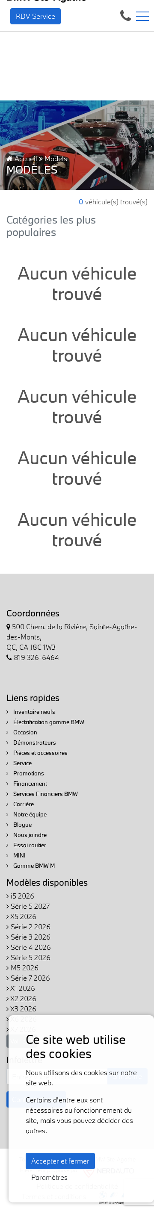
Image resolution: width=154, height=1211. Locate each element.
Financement (29, 783)
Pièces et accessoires (40, 753)
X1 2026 (22, 988)
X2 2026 (22, 998)
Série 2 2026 (29, 926)
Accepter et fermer (60, 1160)
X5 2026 (22, 916)
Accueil (25, 158)
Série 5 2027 (29, 906)
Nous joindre (29, 835)
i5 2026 (21, 895)
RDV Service (35, 16)
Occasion (24, 732)
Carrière (23, 804)
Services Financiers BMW (45, 794)
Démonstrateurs (34, 742)
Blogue (22, 824)
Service (22, 763)
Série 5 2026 (29, 957)
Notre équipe (29, 814)
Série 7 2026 (29, 977)
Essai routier (29, 845)
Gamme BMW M (33, 865)
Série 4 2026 (30, 947)
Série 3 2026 (29, 936)
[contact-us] (125, 15)
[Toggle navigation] (142, 16)
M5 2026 (23, 967)
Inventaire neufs (33, 712)
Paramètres (49, 1177)
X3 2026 (22, 1008)
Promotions (28, 773)
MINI (19, 855)
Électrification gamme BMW (48, 722)
